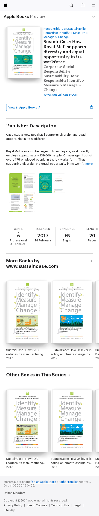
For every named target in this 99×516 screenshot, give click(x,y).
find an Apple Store (43, 482)
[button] (71, 5)
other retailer (69, 482)
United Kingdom (14, 493)
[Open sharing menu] (91, 107)
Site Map (9, 510)
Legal (77, 505)
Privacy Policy (13, 505)
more (89, 163)
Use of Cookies (36, 505)
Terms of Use (60, 505)
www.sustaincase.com (61, 94)
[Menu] (93, 5)
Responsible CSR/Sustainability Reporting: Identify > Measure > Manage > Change (66, 33)
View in (22, 107)
